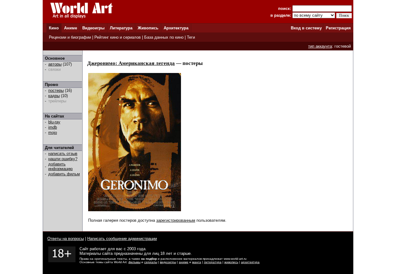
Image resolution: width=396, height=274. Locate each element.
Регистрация (338, 28)
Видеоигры (93, 28)
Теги (191, 37)
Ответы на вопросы (65, 238)
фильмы (134, 262)
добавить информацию (60, 166)
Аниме (70, 28)
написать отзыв (62, 153)
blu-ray (54, 122)
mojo (52, 132)
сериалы (150, 262)
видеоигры (168, 262)
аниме (183, 262)
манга (196, 262)
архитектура (250, 262)
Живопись (148, 28)
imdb (52, 127)
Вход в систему (306, 28)
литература (213, 262)
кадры (54, 95)
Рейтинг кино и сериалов (117, 37)
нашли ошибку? (62, 158)
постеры (56, 90)
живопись (231, 262)
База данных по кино (163, 37)
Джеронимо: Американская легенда (131, 63)
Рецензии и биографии (70, 37)
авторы (55, 64)
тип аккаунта (320, 46)
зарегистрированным (175, 220)
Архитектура (176, 28)
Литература (121, 28)
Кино (54, 28)
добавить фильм (64, 174)
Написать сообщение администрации (122, 238)
